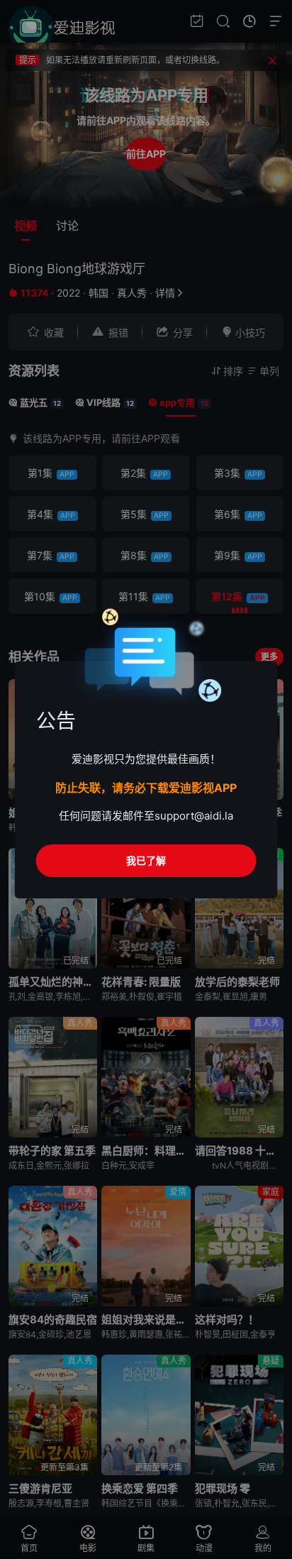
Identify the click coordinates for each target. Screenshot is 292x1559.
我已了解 (146, 860)
